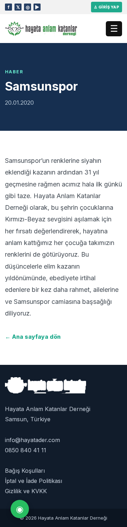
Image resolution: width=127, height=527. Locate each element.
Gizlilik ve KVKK (26, 491)
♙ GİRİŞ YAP (106, 7)
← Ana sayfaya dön (33, 336)
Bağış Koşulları (25, 470)
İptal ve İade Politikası (33, 480)
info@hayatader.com (32, 439)
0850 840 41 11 (25, 450)
